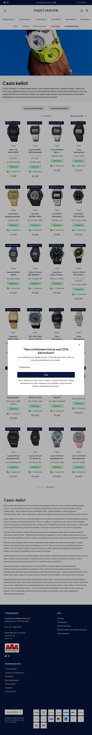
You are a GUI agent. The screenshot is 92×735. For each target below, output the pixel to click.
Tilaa (46, 375)
